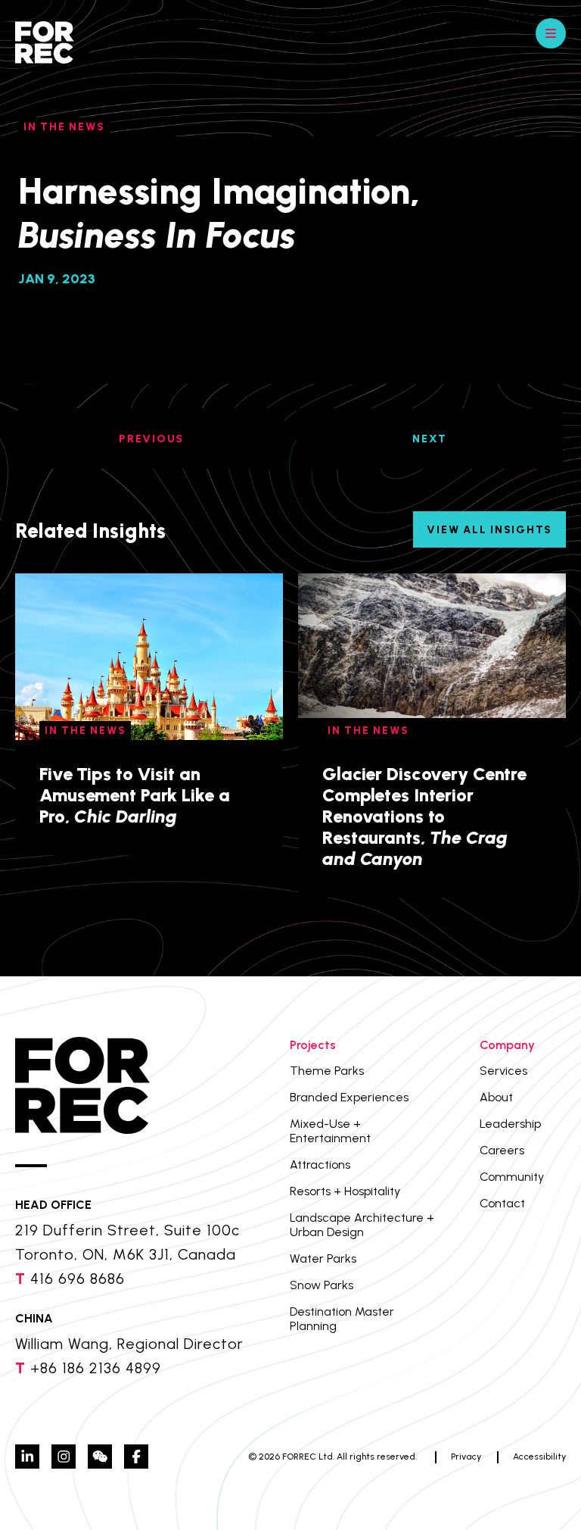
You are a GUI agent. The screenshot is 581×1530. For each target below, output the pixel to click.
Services (503, 1070)
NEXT (429, 438)
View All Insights (489, 529)
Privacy (466, 1456)
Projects (313, 1045)
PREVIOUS (151, 438)
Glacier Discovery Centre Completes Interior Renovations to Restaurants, (424, 816)
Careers (502, 1150)
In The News (63, 126)
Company (507, 1045)
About (496, 1097)
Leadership (510, 1123)
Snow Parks (321, 1285)
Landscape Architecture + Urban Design (362, 1224)
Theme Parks (327, 1070)
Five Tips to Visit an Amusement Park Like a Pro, (134, 795)
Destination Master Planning (342, 1318)
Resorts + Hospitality (345, 1191)
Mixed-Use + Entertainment (330, 1130)
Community (512, 1176)
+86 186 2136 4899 (95, 1368)
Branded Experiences (349, 1097)
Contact (502, 1203)
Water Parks (323, 1258)
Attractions (320, 1164)
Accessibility (539, 1456)
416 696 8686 (77, 1278)
